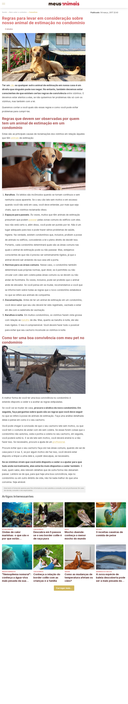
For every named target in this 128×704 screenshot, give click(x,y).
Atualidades (7, 529)
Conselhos (33, 12)
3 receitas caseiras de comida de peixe (109, 534)
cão (12, 85)
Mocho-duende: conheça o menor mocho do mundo (75, 535)
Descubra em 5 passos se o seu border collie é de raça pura (47, 535)
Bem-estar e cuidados (18, 12)
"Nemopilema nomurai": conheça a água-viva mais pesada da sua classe (16, 577)
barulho (25, 320)
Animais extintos (104, 572)
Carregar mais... (64, 588)
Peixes (99, 529)
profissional (59, 442)
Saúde (4, 12)
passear (33, 219)
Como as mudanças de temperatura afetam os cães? (79, 577)
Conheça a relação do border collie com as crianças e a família (46, 577)
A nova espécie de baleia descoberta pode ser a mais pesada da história (110, 577)
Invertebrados (9, 572)
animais (15, 138)
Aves (67, 529)
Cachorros (38, 529)
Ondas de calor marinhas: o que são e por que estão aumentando (15, 535)
